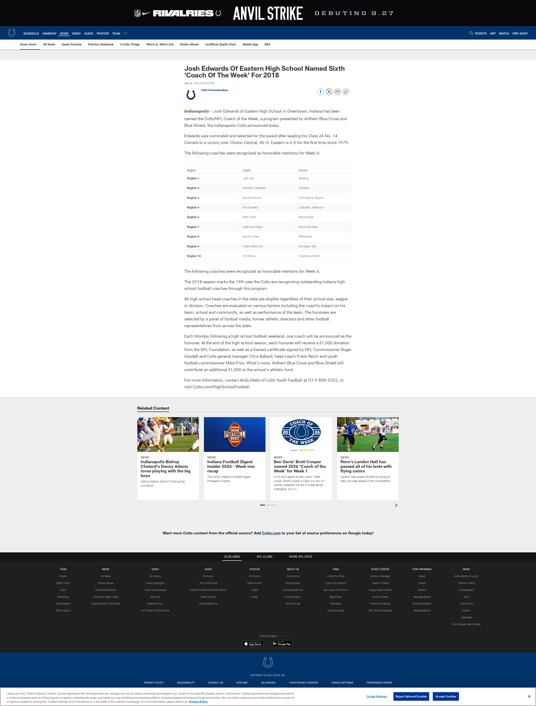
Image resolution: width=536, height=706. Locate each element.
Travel (254, 589)
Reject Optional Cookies (411, 696)
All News (106, 576)
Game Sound (208, 596)
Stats (63, 589)
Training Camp (335, 610)
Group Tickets (380, 596)
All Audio (208, 576)
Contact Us (293, 576)
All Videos (155, 576)
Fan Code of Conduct (336, 589)
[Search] (471, 33)
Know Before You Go (466, 576)
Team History (63, 610)
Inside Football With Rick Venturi (208, 589)
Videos (422, 582)
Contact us (215, 682)
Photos (255, 569)
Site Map (242, 682)
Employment (293, 582)
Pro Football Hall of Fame (466, 624)
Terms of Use (293, 603)
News (105, 569)
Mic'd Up (155, 596)
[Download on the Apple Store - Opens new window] (253, 644)
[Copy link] (346, 91)
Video (155, 569)
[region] (268, 696)
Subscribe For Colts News (105, 603)
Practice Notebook (105, 589)
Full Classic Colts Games (155, 610)
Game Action (254, 582)
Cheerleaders (466, 589)
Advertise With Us (293, 589)
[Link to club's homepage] (12, 33)
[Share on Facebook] (320, 94)
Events (466, 610)
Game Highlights (155, 582)
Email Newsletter (422, 603)
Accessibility (186, 682)
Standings (63, 596)
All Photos (254, 576)
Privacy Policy (293, 596)
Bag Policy (336, 596)
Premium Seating (380, 603)
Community (466, 603)
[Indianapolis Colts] (268, 663)
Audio (208, 569)
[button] (262, 505)
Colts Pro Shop (335, 576)
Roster (63, 576)
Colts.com (271, 533)
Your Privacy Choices (303, 682)
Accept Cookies (446, 696)
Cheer (254, 596)
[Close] (529, 696)
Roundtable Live (208, 603)
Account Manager (380, 576)
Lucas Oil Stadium (336, 582)
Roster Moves (105, 582)
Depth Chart (63, 582)
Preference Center (379, 682)
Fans (466, 596)
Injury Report (63, 603)
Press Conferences (155, 589)
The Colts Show (208, 582)
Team (63, 569)
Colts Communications (214, 90)
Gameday (335, 603)
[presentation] (397, 506)
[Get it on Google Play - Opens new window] (282, 645)
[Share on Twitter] (329, 94)
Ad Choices (268, 682)
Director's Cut (155, 603)
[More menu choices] (125, 33)
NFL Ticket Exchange (380, 610)
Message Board (422, 596)
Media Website (422, 610)
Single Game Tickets (380, 589)
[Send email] (337, 94)
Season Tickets (380, 582)
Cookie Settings (342, 682)
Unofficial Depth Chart (105, 596)
